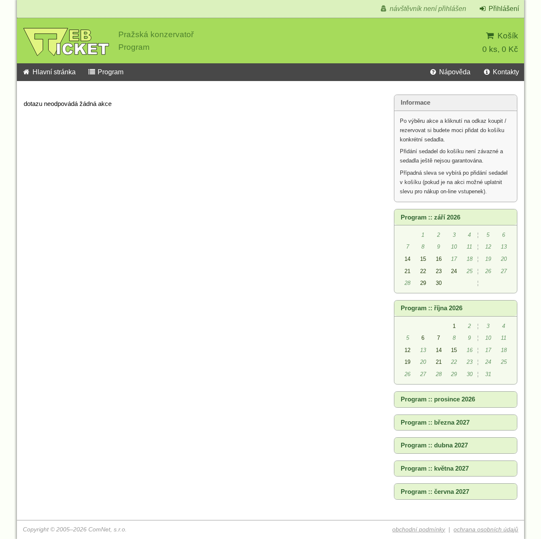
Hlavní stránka (53, 72)
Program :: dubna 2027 (434, 445)
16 (439, 259)
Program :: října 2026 (431, 308)
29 (423, 283)
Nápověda (453, 72)
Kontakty (505, 72)
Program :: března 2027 (435, 422)
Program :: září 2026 (430, 217)
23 (439, 271)
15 (423, 259)
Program (109, 72)
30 (439, 283)
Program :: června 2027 (435, 491)
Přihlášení (503, 8)
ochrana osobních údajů (486, 529)
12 (407, 350)
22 (423, 271)
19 (407, 362)
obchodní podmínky (418, 529)
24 (454, 271)
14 (407, 259)
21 (407, 271)
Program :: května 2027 (435, 468)
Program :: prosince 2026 (438, 399)
